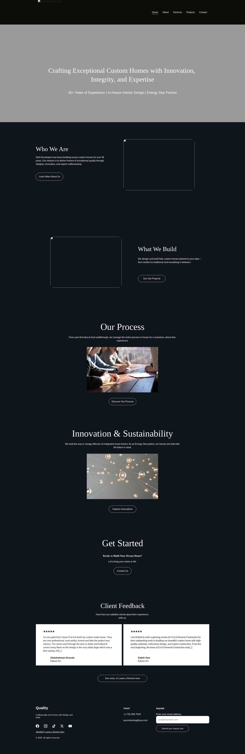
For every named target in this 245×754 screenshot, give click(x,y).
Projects (190, 12)
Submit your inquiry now (172, 728)
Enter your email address (168, 714)
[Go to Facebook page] (37, 726)
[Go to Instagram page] (45, 726)
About (166, 12)
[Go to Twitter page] (62, 726)
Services (177, 12)
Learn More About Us (49, 176)
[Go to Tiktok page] (54, 726)
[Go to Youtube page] (70, 726)
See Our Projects (151, 278)
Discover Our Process (123, 401)
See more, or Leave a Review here (122, 678)
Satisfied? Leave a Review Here (50, 732)
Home (155, 12)
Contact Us (122, 571)
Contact (203, 12)
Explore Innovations (123, 509)
